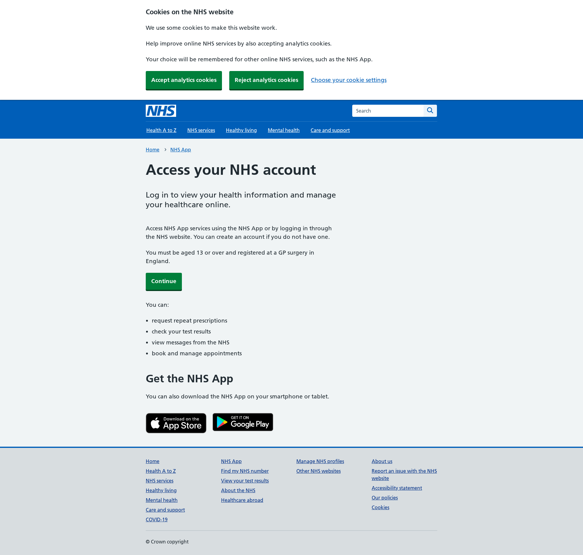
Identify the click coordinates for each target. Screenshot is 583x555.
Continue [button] (163, 281)
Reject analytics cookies (266, 79)
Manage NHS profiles (320, 461)
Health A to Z (161, 130)
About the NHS (238, 490)
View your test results (245, 481)
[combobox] (388, 111)
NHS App (180, 150)
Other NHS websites (318, 471)
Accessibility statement (397, 488)
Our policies (385, 498)
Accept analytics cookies (183, 79)
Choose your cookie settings (349, 79)
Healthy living (241, 130)
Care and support (330, 130)
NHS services (201, 130)
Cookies (380, 507)
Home (152, 150)
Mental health (284, 130)
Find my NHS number (245, 471)
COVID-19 (157, 519)
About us (382, 461)
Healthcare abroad (242, 500)
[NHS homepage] (161, 111)
